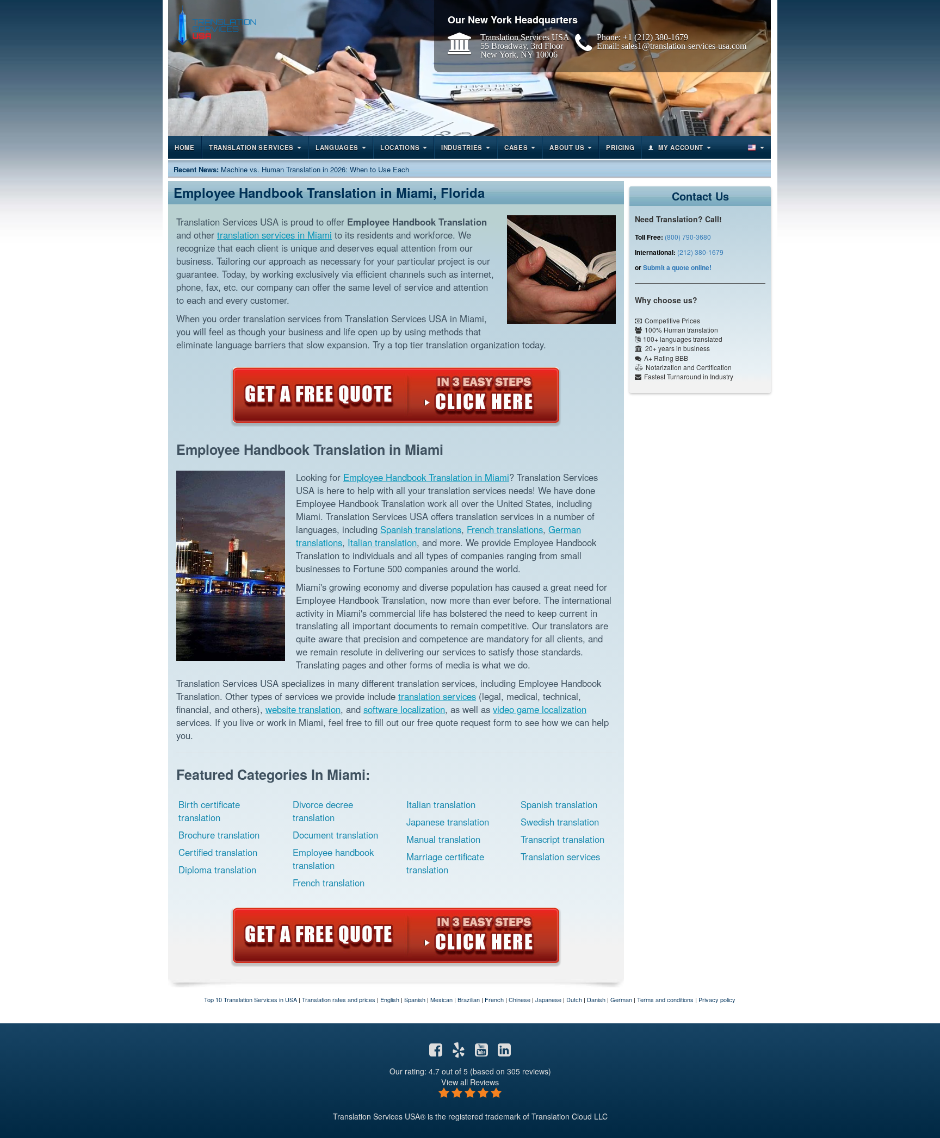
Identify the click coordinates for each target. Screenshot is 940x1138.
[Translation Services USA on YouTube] (481, 1052)
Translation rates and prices (338, 999)
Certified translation (217, 852)
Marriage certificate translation (445, 863)
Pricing (620, 147)
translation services (437, 696)
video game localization (539, 709)
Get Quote (396, 395)
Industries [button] (462, 147)
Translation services (560, 856)
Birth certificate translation (209, 811)
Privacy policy (716, 999)
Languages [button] (337, 147)
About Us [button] (567, 147)
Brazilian (468, 999)
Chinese (519, 999)
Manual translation (443, 839)
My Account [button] (680, 147)
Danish (596, 999)
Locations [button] (399, 147)
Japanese (548, 999)
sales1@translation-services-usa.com (683, 45)
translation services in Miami (274, 234)
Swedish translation (560, 821)
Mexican (441, 999)
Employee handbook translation (333, 859)
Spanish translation (559, 804)
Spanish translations (420, 529)
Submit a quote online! (677, 267)
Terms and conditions (665, 999)
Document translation (335, 834)
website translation (303, 709)
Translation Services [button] (251, 147)
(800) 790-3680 (688, 236)
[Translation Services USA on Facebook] (435, 1052)
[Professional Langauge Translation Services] (215, 25)
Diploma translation (217, 869)
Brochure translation (218, 834)
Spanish (414, 999)
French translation (328, 882)
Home (185, 147)
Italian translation (382, 542)
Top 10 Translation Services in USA (250, 999)
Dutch (574, 999)
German (621, 999)
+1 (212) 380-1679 (655, 37)
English (389, 999)
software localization (404, 709)
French (494, 999)
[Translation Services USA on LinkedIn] (504, 1052)
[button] (755, 147)
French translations (505, 529)
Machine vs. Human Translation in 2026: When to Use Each (315, 169)
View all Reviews (470, 1081)
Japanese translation (447, 821)
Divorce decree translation (323, 811)
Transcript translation (562, 839)
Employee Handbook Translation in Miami (426, 477)
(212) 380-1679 (700, 252)
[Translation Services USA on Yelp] (458, 1052)
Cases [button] (516, 147)
